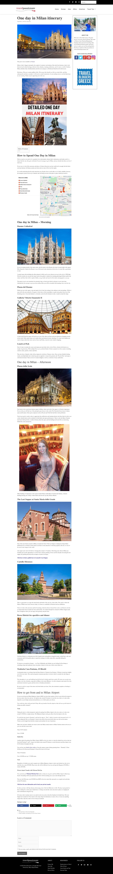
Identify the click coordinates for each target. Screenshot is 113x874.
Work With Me (51, 868)
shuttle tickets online (31, 747)
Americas (82, 9)
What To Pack (63, 866)
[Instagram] (79, 2)
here (49, 217)
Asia (69, 9)
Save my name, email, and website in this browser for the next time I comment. (37, 849)
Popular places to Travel (65, 864)
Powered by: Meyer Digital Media (30, 867)
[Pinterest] (76, 2)
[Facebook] (69, 2)
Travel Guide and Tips (65, 868)
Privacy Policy (51, 870)
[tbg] (85, 87)
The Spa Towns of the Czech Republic (26, 811)
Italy (20, 810)
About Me (50, 866)
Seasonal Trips (63, 870)
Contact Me (50, 864)
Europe (63, 9)
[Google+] (84, 864)
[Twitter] (72, 2)
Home (57, 9)
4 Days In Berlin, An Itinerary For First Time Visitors (29, 813)
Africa (75, 9)
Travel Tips (90, 9)
